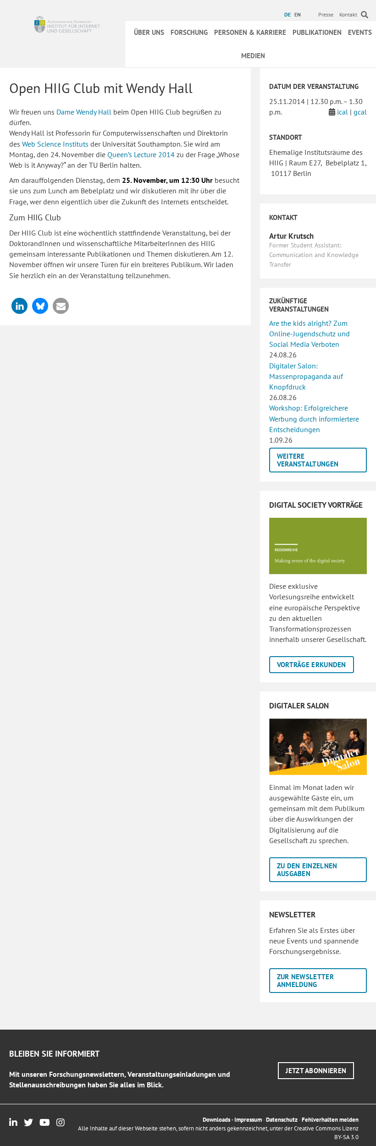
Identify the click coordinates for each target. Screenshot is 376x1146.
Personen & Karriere (250, 32)
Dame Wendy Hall (83, 111)
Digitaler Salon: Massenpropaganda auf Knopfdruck (306, 376)
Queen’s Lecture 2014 (141, 154)
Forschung (189, 32)
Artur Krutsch (291, 236)
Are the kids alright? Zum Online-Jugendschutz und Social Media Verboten (309, 333)
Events (360, 32)
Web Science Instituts (55, 143)
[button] (19, 306)
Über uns (149, 32)
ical (342, 111)
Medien (253, 55)
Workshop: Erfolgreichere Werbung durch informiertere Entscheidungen (314, 418)
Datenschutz (282, 1120)
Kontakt (348, 14)
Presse (325, 14)
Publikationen (317, 32)
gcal (360, 111)
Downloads (216, 1120)
